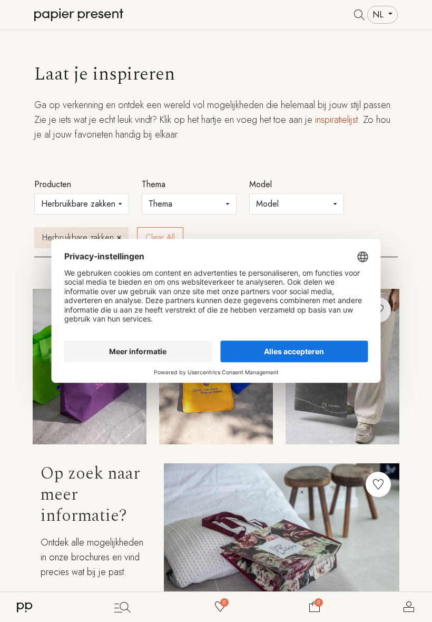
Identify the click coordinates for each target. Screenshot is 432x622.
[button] (378, 484)
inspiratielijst (336, 120)
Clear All (160, 237)
